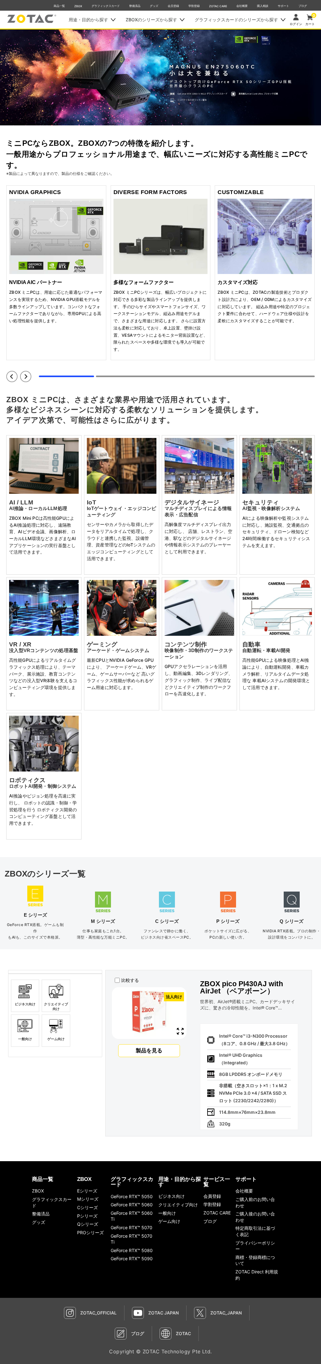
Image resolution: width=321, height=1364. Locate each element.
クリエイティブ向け (178, 1204)
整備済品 (134, 6)
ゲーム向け (169, 1221)
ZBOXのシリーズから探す (151, 19)
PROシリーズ (90, 1232)
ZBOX (78, 6)
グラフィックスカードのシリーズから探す (236, 19)
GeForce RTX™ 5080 (132, 1250)
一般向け (167, 1213)
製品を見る (149, 1050)
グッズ (154, 6)
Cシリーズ (87, 1207)
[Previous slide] (12, 376)
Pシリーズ (87, 1216)
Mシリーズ (87, 1199)
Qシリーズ (87, 1224)
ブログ (302, 6)
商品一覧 (59, 6)
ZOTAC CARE (218, 6)
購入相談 (262, 6)
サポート (283, 6)
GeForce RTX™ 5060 (132, 1204)
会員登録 (173, 6)
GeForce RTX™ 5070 (131, 1227)
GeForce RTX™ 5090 (132, 1258)
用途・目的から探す (88, 19)
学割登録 (194, 6)
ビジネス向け (171, 1196)
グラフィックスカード (106, 6)
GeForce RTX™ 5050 (132, 1196)
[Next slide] (25, 376)
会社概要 (242, 6)
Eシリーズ (87, 1190)
